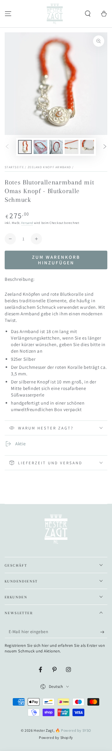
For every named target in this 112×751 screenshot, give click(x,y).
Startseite (14, 167)
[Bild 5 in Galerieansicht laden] (87, 147)
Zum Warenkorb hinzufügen (56, 260)
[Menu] (8, 13)
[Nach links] (7, 147)
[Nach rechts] (105, 147)
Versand (27, 223)
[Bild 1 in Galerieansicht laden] (25, 147)
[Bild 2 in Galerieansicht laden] (40, 147)
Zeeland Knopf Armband (49, 167)
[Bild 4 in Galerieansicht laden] (71, 147)
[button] (88, 13)
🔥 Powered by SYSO (73, 730)
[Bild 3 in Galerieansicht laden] (56, 147)
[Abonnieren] (103, 632)
